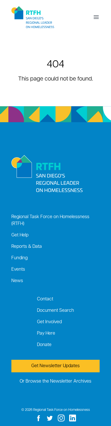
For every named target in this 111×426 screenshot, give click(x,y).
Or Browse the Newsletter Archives (55, 381)
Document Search (55, 310)
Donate (44, 345)
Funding (19, 258)
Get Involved (49, 322)
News (17, 281)
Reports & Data (26, 246)
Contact (45, 299)
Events (18, 269)
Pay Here (46, 333)
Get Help (19, 235)
